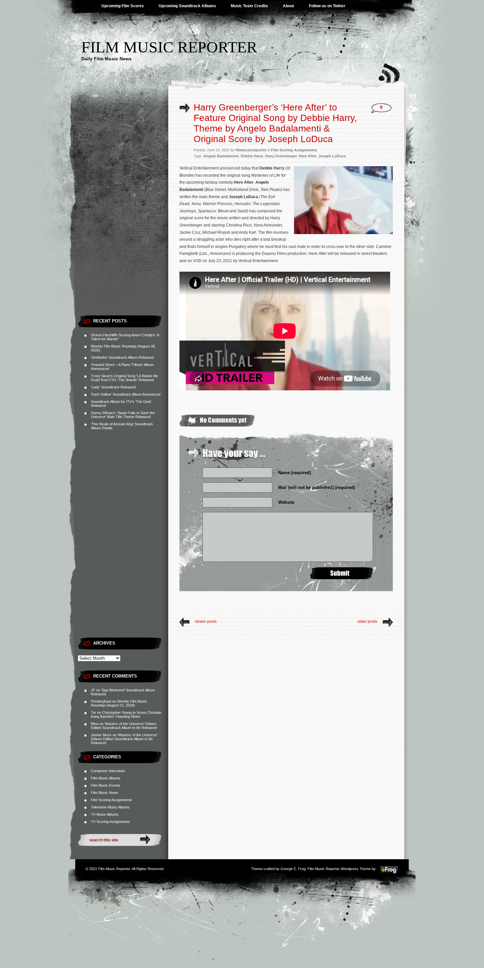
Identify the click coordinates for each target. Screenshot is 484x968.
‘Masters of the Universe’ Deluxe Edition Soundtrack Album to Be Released (124, 726)
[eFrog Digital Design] (389, 873)
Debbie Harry (252, 156)
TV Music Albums (105, 814)
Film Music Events (105, 785)
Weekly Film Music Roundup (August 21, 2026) (119, 703)
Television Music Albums (110, 807)
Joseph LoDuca (332, 156)
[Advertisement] (123, 213)
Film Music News (104, 793)
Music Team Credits (249, 6)
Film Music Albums (106, 778)
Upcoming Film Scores (122, 6)
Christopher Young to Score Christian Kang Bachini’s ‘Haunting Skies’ (126, 714)
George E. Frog (293, 869)
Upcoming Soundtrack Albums (187, 6)
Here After (307, 156)
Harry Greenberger (281, 156)
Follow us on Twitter (327, 6)
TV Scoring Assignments (110, 822)
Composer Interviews (108, 771)
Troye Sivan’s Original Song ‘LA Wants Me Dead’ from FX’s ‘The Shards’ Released (124, 378)
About (288, 6)
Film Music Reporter (169, 47)
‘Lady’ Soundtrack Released (113, 387)
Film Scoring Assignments (111, 800)
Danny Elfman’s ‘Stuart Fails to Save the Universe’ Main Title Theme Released (123, 415)
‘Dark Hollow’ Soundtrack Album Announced (125, 394)
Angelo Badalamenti (221, 156)
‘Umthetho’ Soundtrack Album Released (122, 357)
